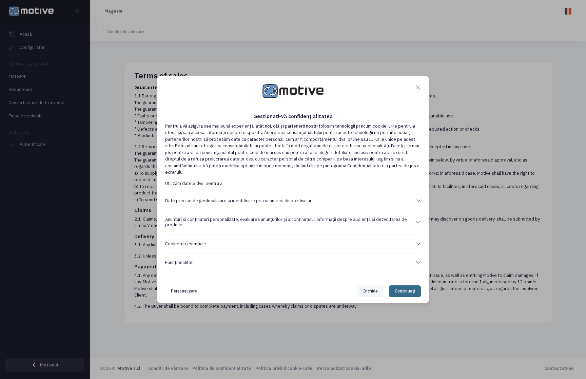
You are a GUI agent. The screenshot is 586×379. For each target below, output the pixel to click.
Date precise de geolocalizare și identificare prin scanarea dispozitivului (238, 201)
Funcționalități (179, 262)
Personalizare (184, 290)
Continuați (405, 290)
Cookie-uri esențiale (185, 244)
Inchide (370, 290)
